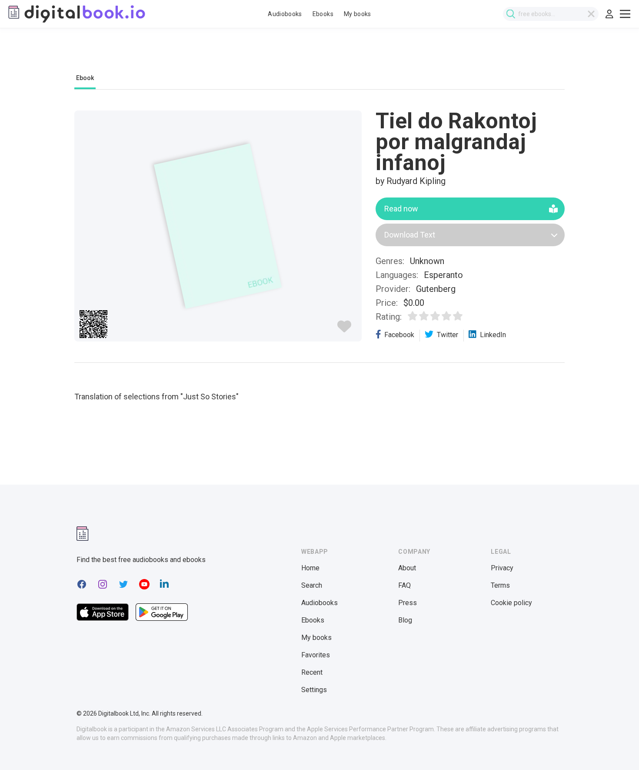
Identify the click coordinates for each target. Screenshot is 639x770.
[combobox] (551, 14)
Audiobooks (285, 13)
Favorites (315, 655)
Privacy (502, 568)
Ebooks (323, 13)
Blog (405, 620)
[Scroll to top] (616, 747)
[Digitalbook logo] (76, 14)
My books (357, 13)
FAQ (404, 585)
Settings (314, 690)
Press (407, 603)
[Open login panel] (609, 14)
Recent (312, 672)
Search (311, 585)
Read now (401, 208)
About (407, 568)
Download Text (409, 234)
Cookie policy (511, 603)
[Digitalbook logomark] (83, 533)
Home (310, 568)
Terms (500, 585)
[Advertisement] (319, 55)
